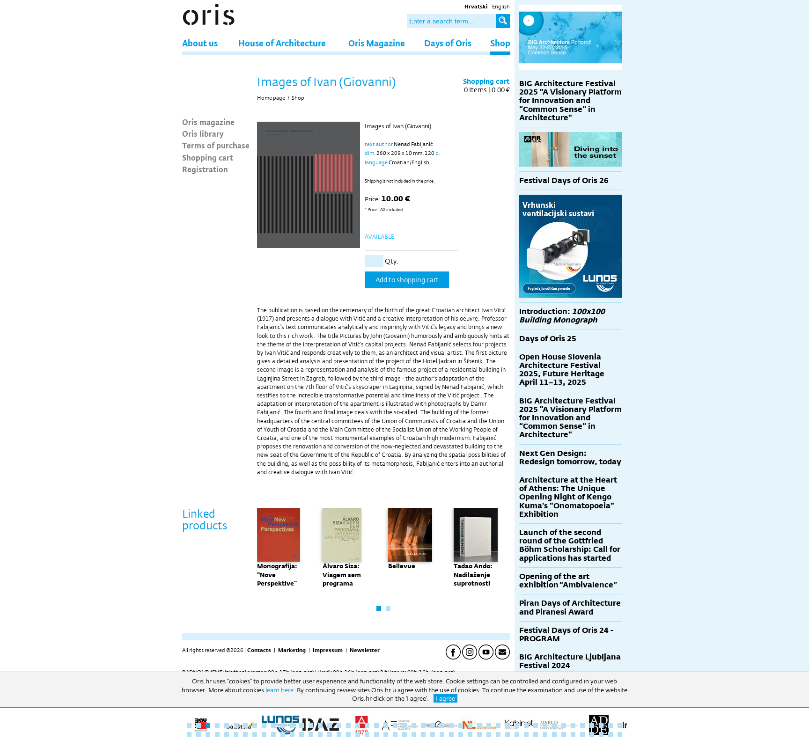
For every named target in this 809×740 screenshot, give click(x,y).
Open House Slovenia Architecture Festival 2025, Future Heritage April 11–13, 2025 (561, 370)
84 (526, 734)
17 (339, 725)
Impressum (328, 650)
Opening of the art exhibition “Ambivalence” (568, 580)
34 (498, 725)
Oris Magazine (376, 43)
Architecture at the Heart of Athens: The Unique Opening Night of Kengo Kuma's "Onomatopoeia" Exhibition (568, 497)
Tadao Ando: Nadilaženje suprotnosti (473, 574)
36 (517, 725)
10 (273, 725)
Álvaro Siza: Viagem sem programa (342, 574)
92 (601, 734)
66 (357, 734)
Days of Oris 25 (547, 339)
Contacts (259, 650)
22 (385, 725)
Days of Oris (447, 43)
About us (200, 43)
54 (245, 734)
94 (620, 734)
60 (301, 734)
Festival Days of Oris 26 (564, 180)
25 (414, 725)
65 (348, 734)
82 (507, 734)
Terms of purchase (216, 145)
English (501, 6)
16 (329, 725)
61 (311, 734)
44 (591, 725)
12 (292, 725)
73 (423, 734)
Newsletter (365, 650)
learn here (279, 690)
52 (226, 734)
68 (376, 734)
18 (348, 725)
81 (498, 734)
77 (460, 734)
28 (442, 725)
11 (282, 725)
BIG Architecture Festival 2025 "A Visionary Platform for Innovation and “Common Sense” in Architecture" (570, 101)
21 (376, 725)
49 (198, 734)
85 (535, 734)
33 (488, 725)
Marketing (292, 650)
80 (488, 734)
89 (573, 734)
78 (470, 734)
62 (320, 734)
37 (526, 725)
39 (545, 725)
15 (320, 725)
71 (404, 734)
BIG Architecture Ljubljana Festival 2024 (570, 661)
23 (395, 725)
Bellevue (401, 566)
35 (507, 725)
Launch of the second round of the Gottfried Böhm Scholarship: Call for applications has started (569, 545)
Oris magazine (208, 121)
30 (460, 725)
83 (517, 734)
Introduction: (562, 316)
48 (189, 734)
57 (273, 734)
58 (282, 734)
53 (236, 734)
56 (264, 734)
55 (254, 734)
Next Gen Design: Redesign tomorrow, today (570, 457)
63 (329, 734)
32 (479, 725)
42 (573, 725)
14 (311, 725)
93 (610, 734)
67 (367, 734)
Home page (271, 98)
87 (554, 734)
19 (357, 725)
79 (479, 734)
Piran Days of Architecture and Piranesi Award (570, 607)
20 (367, 725)
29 (451, 725)
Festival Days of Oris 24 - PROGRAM (566, 634)
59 (292, 734)
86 (545, 734)
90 (582, 734)
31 (470, 725)
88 (563, 734)
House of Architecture (282, 43)
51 (217, 734)
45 (601, 725)
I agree (445, 698)
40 (554, 725)
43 (582, 725)
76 (451, 734)
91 (591, 734)
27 (432, 725)
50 (208, 734)
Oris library (203, 133)
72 (414, 734)
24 (404, 725)
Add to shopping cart (407, 279)
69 (385, 734)
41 (563, 725)
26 (423, 725)
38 (535, 725)
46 (610, 725)
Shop (500, 43)
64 (339, 734)
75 (442, 734)
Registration (205, 169)
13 (301, 725)
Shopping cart (207, 157)
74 (432, 734)
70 (395, 734)
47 (620, 725)
